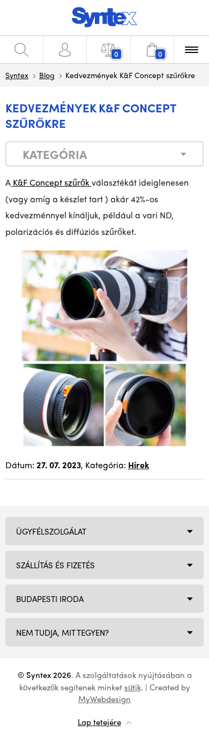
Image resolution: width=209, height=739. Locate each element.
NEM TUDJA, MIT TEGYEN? (62, 632)
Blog (47, 75)
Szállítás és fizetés (55, 565)
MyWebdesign (104, 699)
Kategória (55, 154)
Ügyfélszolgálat (51, 531)
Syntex (16, 75)
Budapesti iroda (50, 599)
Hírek (138, 465)
